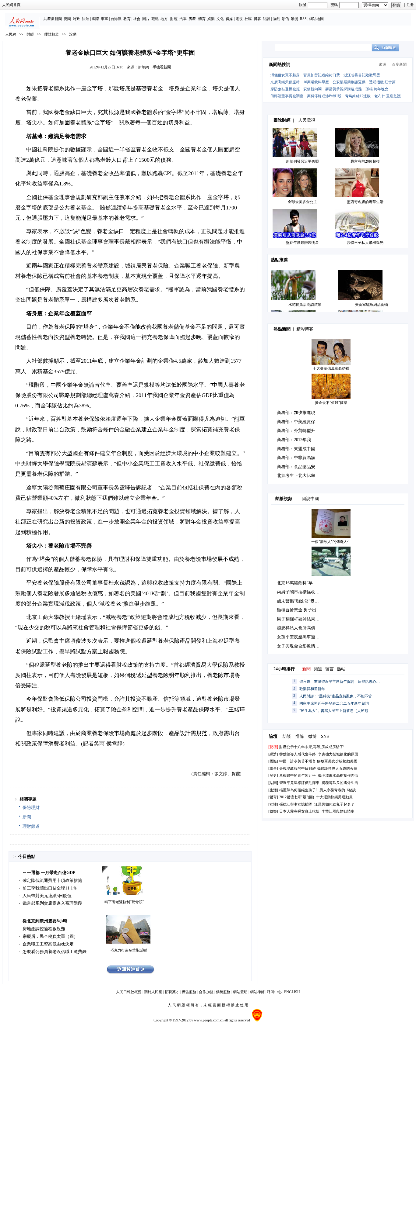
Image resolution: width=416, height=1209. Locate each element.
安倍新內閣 (312, 89)
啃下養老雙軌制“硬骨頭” (124, 902)
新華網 (143, 67)
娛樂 (211, 19)
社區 (248, 19)
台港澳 (116, 19)
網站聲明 (240, 992)
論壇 (273, 736)
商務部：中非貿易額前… (300, 457)
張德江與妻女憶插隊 (295, 804)
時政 (76, 19)
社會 (136, 19)
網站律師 (257, 992)
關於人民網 (153, 992)
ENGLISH (292, 992)
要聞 (67, 19)
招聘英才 (172, 992)
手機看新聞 (162, 67)
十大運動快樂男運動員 (334, 797)
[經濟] (273, 754)
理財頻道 (51, 34)
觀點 (155, 19)
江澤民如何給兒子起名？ (334, 804)
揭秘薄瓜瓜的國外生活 (340, 783)
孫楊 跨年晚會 (376, 89)
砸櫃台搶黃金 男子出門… (301, 610)
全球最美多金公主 (302, 202)
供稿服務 (223, 992)
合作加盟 (206, 992)
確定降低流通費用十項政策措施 (52, 880)
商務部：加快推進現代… (300, 412)
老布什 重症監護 (387, 96)
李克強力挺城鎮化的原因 (338, 754)
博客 (257, 19)
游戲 (276, 19)
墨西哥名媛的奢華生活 (365, 202)
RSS (303, 19)
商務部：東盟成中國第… (300, 449)
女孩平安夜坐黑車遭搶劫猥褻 (304, 637)
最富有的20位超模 (365, 161)
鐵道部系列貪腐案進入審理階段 (52, 903)
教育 (127, 19)
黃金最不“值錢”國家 (331, 403)
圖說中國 (310, 498)
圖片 (146, 19)
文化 (220, 19)
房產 (192, 19)
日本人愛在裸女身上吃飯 (299, 811)
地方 (164, 19)
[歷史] (273, 775)
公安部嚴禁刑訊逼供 (349, 82)
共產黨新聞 (53, 19)
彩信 (285, 19)
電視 (239, 19)
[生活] (273, 790)
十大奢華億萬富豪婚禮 (331, 368)
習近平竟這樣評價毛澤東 (299, 783)
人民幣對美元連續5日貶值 (47, 895)
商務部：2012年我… (296, 439)
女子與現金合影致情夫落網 (302, 646)
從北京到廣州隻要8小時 (45, 921)
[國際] (273, 761)
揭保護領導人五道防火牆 (337, 768)
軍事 (104, 19)
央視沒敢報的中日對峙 (297, 768)
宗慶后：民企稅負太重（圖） (50, 936)
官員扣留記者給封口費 (321, 75)
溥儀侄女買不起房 (285, 75)
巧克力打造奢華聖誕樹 (128, 950)
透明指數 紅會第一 (384, 82)
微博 (312, 736)
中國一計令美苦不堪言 (297, 761)
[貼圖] (273, 783)
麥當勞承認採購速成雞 (343, 89)
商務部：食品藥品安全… (300, 467)
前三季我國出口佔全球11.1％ (50, 888)
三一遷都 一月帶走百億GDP (49, 872)
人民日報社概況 (129, 992)
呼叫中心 (274, 992)
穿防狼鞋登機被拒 (285, 89)
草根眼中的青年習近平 (297, 775)
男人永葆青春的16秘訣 (337, 790)
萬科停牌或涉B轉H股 (324, 96)
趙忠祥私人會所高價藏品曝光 (304, 628)
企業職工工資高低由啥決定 (48, 944)
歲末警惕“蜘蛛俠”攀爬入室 (302, 601)
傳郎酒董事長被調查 (286, 96)
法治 (85, 19)
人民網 (10, 34)
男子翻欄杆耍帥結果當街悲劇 (304, 619)
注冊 (410, 5)
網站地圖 (316, 19)
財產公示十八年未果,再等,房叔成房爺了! (311, 747)
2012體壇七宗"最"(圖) (296, 797)
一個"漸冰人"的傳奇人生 (331, 542)
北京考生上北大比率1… (299, 475)
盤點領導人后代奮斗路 (297, 754)
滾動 (72, 34)
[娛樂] (273, 811)
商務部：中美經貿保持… (300, 422)
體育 (202, 19)
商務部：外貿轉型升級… (300, 430)
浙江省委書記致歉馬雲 (362, 75)
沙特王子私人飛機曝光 (365, 242)
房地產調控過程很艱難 (44, 929)
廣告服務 (189, 992)
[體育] (273, 797)
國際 (95, 19)
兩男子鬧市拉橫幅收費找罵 (302, 592)
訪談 (266, 19)
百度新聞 (399, 64)
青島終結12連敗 (358, 96)
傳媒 (229, 19)
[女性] (273, 804)
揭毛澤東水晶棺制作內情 (338, 775)
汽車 (183, 19)
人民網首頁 (11, 5)
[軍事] (273, 768)
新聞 (27, 817)
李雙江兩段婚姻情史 (338, 811)
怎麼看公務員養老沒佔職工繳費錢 (54, 951)
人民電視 (306, 120)
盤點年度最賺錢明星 (302, 242)
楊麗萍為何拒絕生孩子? (298, 790)
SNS (325, 736)
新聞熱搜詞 (279, 64)
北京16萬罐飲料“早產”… (300, 583)
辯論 (299, 736)
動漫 (294, 19)
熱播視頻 (283, 498)
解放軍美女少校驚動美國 (337, 761)
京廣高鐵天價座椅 (285, 82)
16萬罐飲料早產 (316, 82)
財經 (174, 19)
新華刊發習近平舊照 (302, 161)
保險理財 (31, 807)
